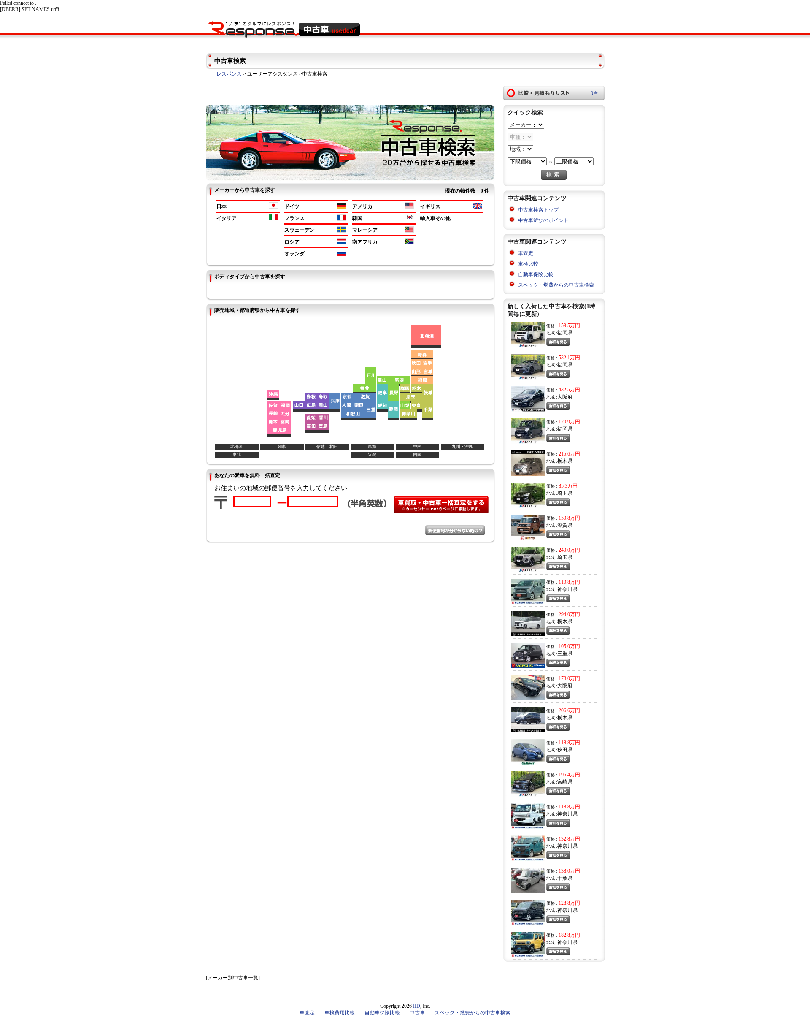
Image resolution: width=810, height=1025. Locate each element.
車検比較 (528, 264)
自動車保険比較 (536, 274)
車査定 (525, 253)
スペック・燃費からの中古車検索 (556, 285)
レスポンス (229, 74)
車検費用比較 (339, 1013)
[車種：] (520, 137)
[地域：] (520, 149)
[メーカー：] (526, 125)
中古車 (417, 1013)
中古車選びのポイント (543, 220)
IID (416, 1006)
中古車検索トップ (538, 210)
